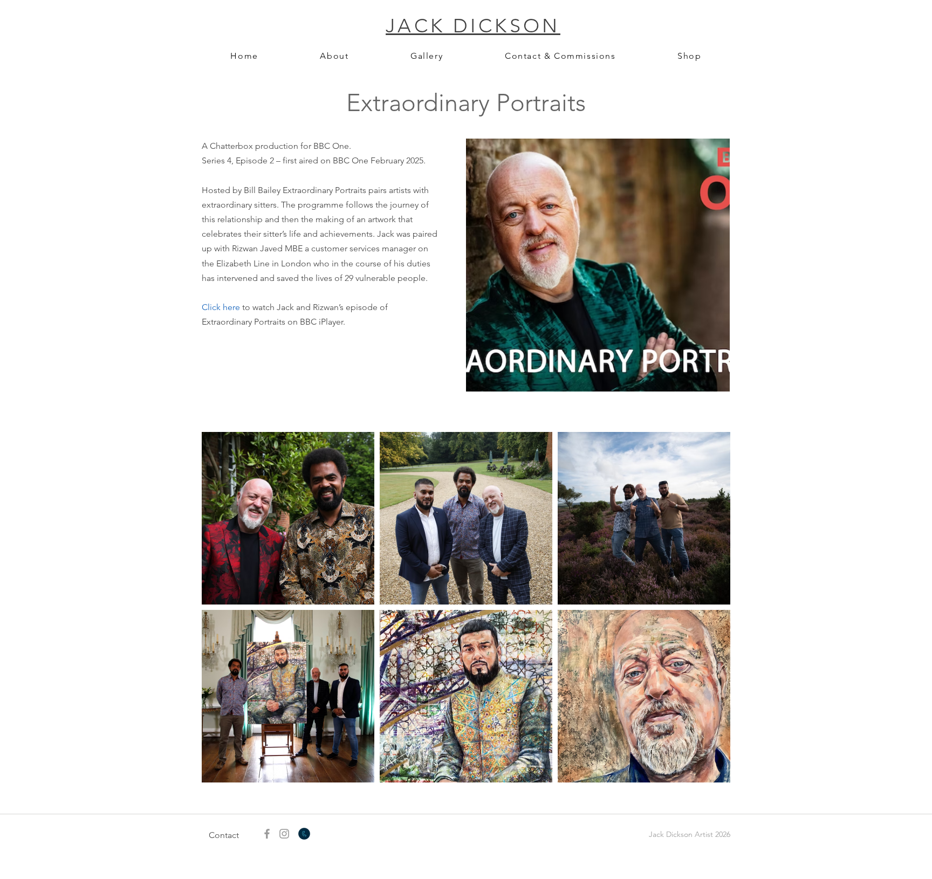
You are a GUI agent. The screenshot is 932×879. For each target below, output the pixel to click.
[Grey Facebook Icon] (267, 833)
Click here (221, 307)
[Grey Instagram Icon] (284, 833)
